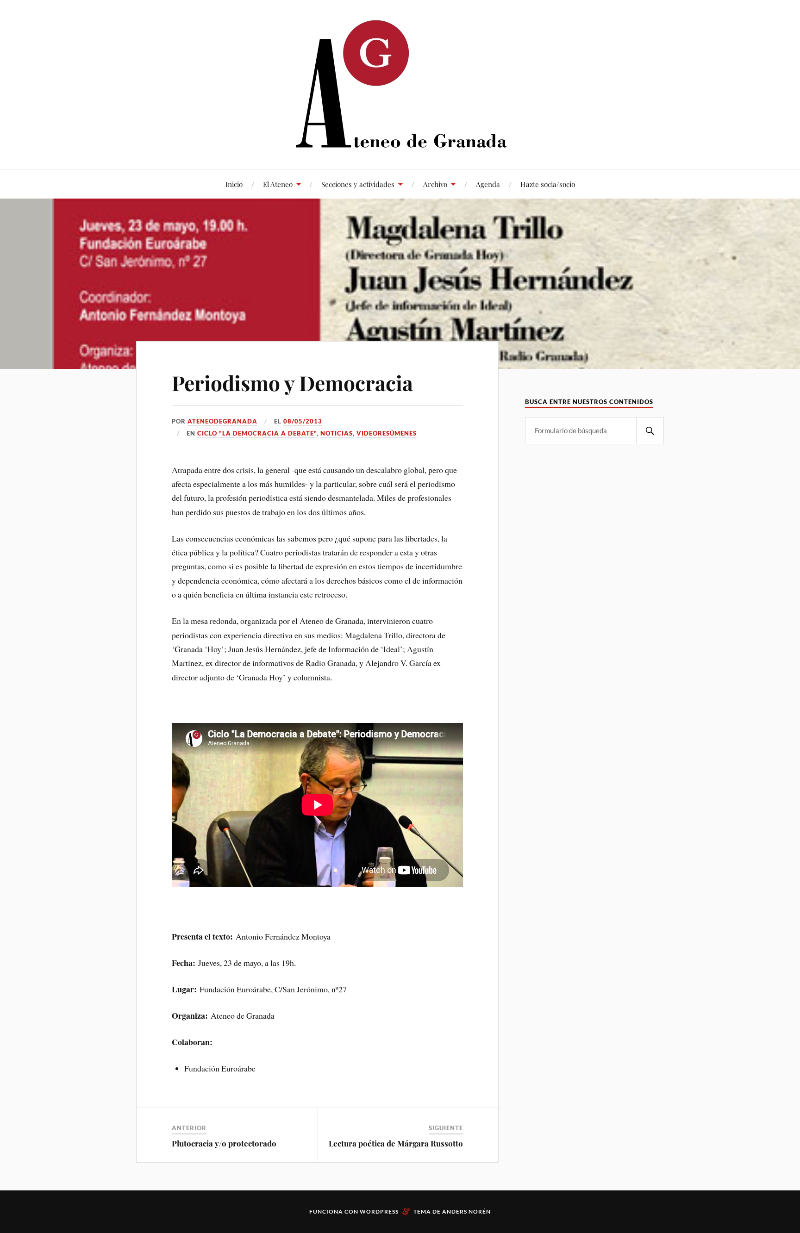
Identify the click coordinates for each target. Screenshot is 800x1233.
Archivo (435, 184)
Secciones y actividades (357, 184)
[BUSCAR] (650, 430)
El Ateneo (278, 184)
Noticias (336, 433)
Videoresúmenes (386, 433)
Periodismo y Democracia (292, 382)
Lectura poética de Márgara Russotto (396, 1143)
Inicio (234, 184)
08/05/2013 (302, 421)
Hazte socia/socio (547, 184)
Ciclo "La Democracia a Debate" (257, 433)
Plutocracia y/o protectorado (224, 1143)
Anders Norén (466, 1211)
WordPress (379, 1211)
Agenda (488, 184)
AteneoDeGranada (222, 421)
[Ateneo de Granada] (400, 83)
